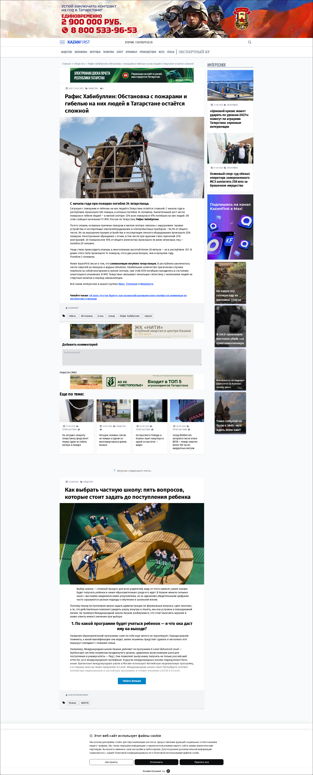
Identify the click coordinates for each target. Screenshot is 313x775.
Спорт (120, 52)
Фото (161, 52)
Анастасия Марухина (78, 681)
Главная (66, 63)
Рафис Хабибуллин (130, 316)
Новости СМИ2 (68, 372)
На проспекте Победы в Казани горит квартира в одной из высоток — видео (150, 440)
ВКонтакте (146, 283)
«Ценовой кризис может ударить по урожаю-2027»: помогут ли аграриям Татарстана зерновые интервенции (229, 119)
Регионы (87, 701)
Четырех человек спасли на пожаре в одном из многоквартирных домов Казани (113, 440)
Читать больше (132, 667)
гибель (72, 316)
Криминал (131, 52)
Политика (108, 52)
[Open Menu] (62, 42)
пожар (111, 316)
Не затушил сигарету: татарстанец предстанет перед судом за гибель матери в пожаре (75, 440)
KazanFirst (73, 308)
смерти (148, 316)
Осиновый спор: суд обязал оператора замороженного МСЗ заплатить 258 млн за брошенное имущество (230, 179)
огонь (100, 316)
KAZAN (78, 42)
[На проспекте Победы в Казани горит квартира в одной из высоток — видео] (150, 410)
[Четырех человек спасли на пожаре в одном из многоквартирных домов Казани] (114, 410)
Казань (72, 689)
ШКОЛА (85, 689)
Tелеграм (131, 283)
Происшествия (148, 52)
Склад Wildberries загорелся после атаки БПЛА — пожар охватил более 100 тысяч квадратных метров (185, 442)
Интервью (95, 52)
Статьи (170, 52)
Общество (66, 52)
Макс (122, 283)
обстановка (87, 316)
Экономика (81, 52)
